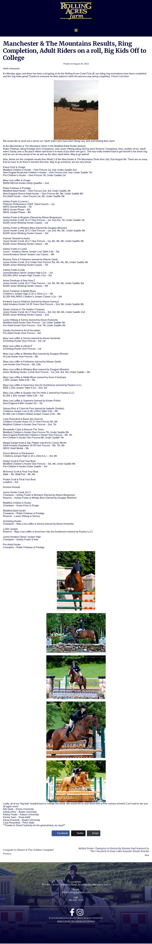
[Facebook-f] (72, 912)
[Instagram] (80, 912)
